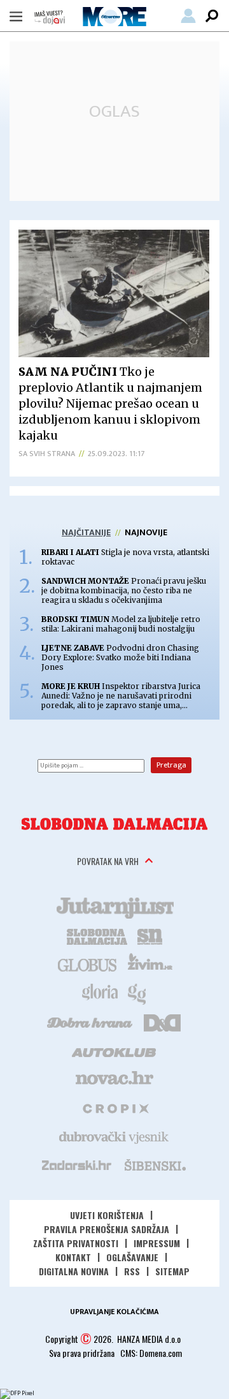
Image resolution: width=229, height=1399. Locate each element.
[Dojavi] (50, 18)
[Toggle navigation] (15, 16)
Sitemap (172, 1271)
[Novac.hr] (114, 1079)
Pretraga (171, 765)
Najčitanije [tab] (86, 532)
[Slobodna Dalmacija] (114, 824)
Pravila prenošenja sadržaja (106, 1229)
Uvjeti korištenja (107, 1215)
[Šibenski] (154, 1165)
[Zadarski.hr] (77, 1165)
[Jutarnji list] (114, 906)
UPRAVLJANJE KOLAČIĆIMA (114, 1311)
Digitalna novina (74, 1271)
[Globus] (88, 964)
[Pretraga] (212, 16)
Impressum (157, 1243)
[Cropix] (114, 1107)
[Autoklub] (114, 1050)
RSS (132, 1271)
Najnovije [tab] (146, 532)
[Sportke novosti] (150, 935)
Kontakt (73, 1257)
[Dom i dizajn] (162, 1021)
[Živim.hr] (150, 964)
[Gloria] (99, 992)
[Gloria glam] (138, 992)
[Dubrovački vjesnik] (114, 1136)
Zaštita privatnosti (75, 1243)
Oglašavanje (132, 1257)
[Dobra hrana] (90, 1021)
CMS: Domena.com (151, 1352)
